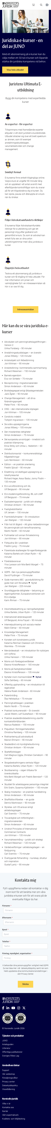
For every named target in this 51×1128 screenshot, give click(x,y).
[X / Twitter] (25, 1008)
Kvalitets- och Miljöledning (13, 1119)
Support (5, 1070)
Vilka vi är (6, 1103)
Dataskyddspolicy (10, 1085)
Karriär (5, 1111)
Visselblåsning (8, 1089)
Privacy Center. (27, 974)
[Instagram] (19, 1008)
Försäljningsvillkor (10, 1078)
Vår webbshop (8, 1074)
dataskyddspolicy (28, 968)
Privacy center (8, 1081)
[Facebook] (4, 1008)
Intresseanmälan (25, 309)
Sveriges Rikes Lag (10, 1056)
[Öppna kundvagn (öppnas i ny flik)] (33, 5)
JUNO (4, 1040)
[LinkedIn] (8, 1008)
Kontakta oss (8, 1107)
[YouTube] (14, 1008)
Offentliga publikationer (12, 1052)
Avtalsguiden (7, 1044)
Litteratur (6, 1048)
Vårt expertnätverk (10, 1115)
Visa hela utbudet (15, 70)
